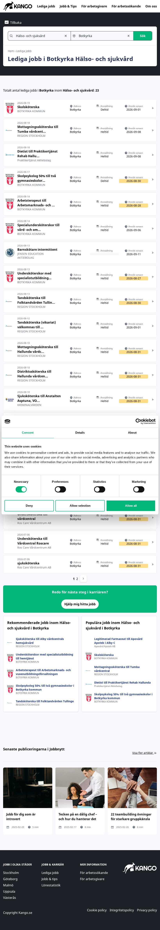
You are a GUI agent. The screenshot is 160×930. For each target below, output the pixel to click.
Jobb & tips (50, 879)
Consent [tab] (28, 432)
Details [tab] (80, 432)
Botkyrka (46, 90)
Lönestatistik (51, 885)
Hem (11, 51)
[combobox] (37, 35)
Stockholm (11, 873)
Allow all (131, 505)
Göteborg (10, 879)
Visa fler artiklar (142, 753)
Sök (143, 36)
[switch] (60, 489)
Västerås (9, 898)
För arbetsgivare (94, 6)
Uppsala (9, 891)
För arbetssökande (126, 6)
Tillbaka (15, 22)
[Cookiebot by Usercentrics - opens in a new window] (138, 421)
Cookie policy (97, 910)
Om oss (151, 6)
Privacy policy (147, 910)
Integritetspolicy (122, 910)
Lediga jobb (46, 6)
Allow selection (80, 505)
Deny (29, 505)
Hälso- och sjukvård (78, 90)
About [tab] (132, 432)
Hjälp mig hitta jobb (80, 604)
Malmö (8, 885)
